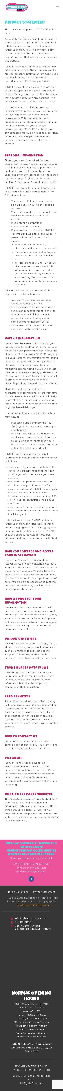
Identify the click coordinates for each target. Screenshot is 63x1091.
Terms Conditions (18, 892)
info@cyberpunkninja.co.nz (33, 905)
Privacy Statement (44, 892)
